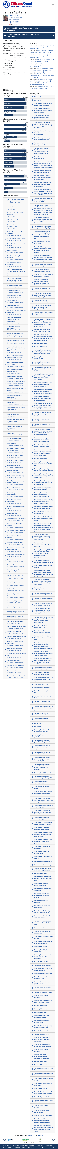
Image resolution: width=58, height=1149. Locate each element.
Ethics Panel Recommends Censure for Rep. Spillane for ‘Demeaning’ (42, 75)
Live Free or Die (26, 1145)
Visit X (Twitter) (15, 23)
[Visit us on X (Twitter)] (46, 1147)
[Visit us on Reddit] (50, 1147)
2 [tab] (26, 1142)
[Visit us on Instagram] (53, 1147)
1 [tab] (24, 1142)
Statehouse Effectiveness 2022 (14, 145)
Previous (4, 1139)
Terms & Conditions (19, 1147)
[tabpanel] (14, 1140)
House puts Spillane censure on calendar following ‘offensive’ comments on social (42, 64)
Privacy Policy (7, 1147)
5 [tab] (33, 1142)
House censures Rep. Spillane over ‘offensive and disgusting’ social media (42, 46)
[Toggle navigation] (53, 4)
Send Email (14, 16)
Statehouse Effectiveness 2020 (14, 171)
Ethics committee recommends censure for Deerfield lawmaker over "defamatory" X (42, 70)
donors (40, 1135)
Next (53, 1139)
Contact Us (30, 1147)
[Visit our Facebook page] (43, 1147)
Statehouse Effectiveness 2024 (14, 120)
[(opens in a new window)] (14, 1140)
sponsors (31, 1135)
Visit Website (15, 19)
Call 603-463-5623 (17, 17)
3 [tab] (29, 1142)
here (22, 72)
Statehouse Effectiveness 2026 (14, 94)
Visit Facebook (15, 21)
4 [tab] (31, 1142)
